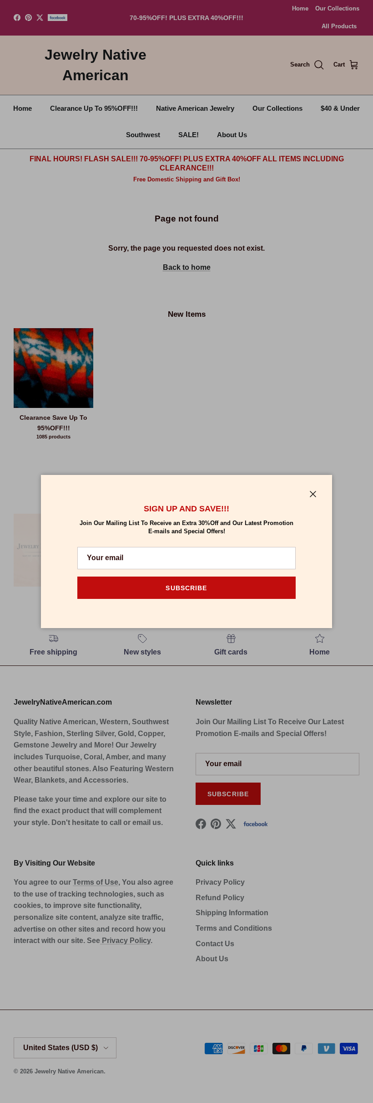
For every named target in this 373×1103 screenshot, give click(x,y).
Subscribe (186, 588)
